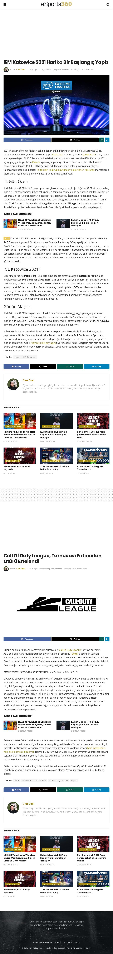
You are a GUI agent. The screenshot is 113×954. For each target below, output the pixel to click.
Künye (58, 942)
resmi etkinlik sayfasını (43, 342)
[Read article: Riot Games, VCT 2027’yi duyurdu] (20, 456)
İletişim (76, 942)
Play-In (36, 162)
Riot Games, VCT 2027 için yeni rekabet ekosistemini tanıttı (91, 434)
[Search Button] (108, 4)
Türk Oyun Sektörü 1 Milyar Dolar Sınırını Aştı (54, 468)
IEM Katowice (29, 357)
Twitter (74, 653)
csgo (17, 357)
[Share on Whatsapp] (101, 140)
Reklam (67, 942)
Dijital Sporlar (76, 948)
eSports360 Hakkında (42, 942)
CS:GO (50, 69)
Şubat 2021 (88, 154)
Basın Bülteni (12, 461)
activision (26, 780)
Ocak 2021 (58, 154)
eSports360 (33, 948)
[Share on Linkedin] (107, 140)
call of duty (40, 780)
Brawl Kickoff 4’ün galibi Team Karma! (90, 468)
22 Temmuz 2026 (26, 229)
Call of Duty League (58, 780)
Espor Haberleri (61, 69)
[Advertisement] (58, 33)
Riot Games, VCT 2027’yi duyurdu (17, 468)
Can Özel (20, 69)
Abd (17, 780)
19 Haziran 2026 (85, 441)
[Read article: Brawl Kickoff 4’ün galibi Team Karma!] (93, 456)
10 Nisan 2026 (10, 473)
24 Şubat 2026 (47, 473)
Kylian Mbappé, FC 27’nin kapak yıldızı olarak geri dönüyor (85, 222)
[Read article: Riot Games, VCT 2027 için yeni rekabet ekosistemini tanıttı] (93, 421)
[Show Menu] (5, 4)
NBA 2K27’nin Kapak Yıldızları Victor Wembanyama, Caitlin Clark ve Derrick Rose (34, 222)
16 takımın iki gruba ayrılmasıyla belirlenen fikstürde (66, 169)
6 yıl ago (33, 69)
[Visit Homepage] (56, 4)
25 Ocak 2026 (83, 473)
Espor (74, 780)
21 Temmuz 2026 (79, 229)
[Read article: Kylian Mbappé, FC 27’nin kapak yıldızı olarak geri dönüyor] (63, 223)
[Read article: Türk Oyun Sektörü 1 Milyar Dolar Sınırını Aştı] (56, 456)
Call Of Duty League (70, 649)
